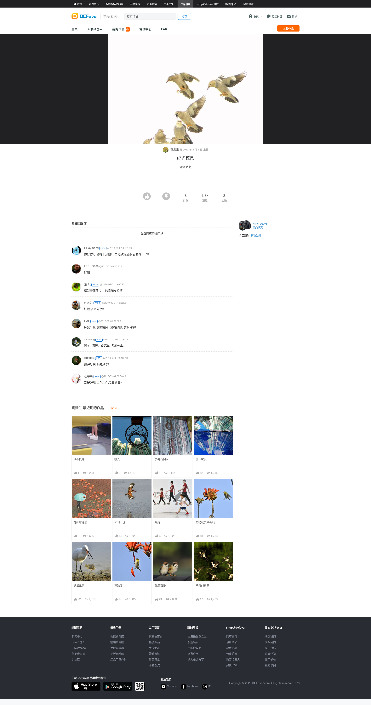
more (114, 408)
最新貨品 (231, 642)
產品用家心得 (118, 659)
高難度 (118, 585)
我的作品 (120, 29)
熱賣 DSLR (233, 659)
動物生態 (256, 235)
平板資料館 (117, 653)
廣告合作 (270, 648)
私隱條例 (270, 665)
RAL (87, 321)
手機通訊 (154, 648)
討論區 (76, 659)
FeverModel (79, 648)
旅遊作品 (193, 653)
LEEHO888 (91, 266)
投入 (117, 459)
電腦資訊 (154, 653)
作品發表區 (78, 653)
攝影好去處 (197, 636)
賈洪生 (174, 149)
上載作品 (288, 28)
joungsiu (89, 357)
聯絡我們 (270, 642)
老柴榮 (88, 376)
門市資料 (231, 636)
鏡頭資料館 (117, 642)
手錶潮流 (154, 665)
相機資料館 (117, 636)
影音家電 (154, 659)
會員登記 (270, 653)
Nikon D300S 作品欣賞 (260, 225)
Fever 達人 (78, 642)
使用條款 (270, 659)
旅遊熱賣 (193, 642)
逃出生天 (79, 585)
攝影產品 (154, 642)
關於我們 (270, 636)
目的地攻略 (194, 648)
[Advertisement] (185, 182)
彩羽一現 (119, 522)
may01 (88, 302)
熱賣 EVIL (232, 665)
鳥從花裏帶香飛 (205, 522)
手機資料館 (117, 648)
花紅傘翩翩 (80, 522)
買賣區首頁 (156, 636)
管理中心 (145, 29)
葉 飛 (87, 284)
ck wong (89, 339)
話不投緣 (79, 459)
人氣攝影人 (95, 29)
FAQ (164, 29)
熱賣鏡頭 (231, 653)
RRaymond (91, 248)
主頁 (74, 29)
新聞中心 (77, 636)
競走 (157, 522)
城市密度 (201, 459)
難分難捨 (160, 585)
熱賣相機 (231, 648)
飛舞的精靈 (202, 585)
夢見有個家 (161, 459)
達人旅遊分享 (196, 659)
